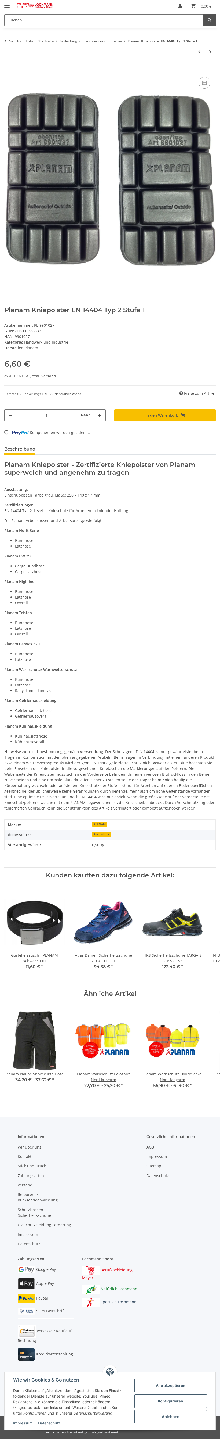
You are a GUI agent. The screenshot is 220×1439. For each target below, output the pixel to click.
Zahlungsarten (31, 1175)
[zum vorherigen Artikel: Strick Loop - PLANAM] (199, 51)
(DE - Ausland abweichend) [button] (62, 393)
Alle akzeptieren (170, 1385)
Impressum (22, 1423)
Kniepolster (101, 834)
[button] (180, 6)
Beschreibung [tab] (19, 449)
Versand (48, 376)
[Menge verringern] (10, 415)
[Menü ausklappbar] (7, 3)
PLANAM (99, 824)
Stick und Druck (32, 1165)
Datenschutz (49, 1423)
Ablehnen (170, 1416)
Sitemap (153, 1165)
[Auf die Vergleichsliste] (204, 83)
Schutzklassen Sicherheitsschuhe (34, 1212)
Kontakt (24, 1156)
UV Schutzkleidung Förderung (44, 1224)
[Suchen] (209, 20)
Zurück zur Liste (20, 41)
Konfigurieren (170, 1401)
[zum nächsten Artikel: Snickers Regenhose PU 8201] (210, 51)
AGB (150, 1147)
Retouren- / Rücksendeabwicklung (38, 1197)
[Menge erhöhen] (99, 415)
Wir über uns (29, 1147)
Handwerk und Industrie (46, 342)
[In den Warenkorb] (8, 70)
